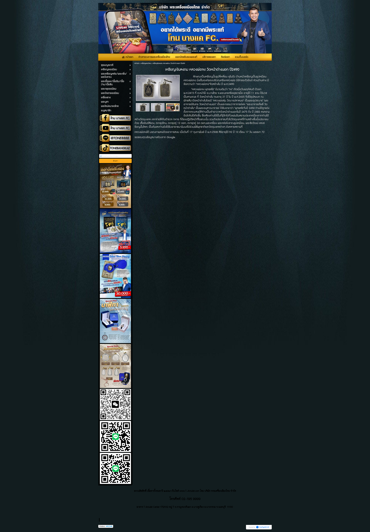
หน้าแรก (136, 63)
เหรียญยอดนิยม (146, 63)
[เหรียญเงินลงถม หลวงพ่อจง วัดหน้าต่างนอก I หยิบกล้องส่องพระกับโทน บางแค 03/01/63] (173, 107)
